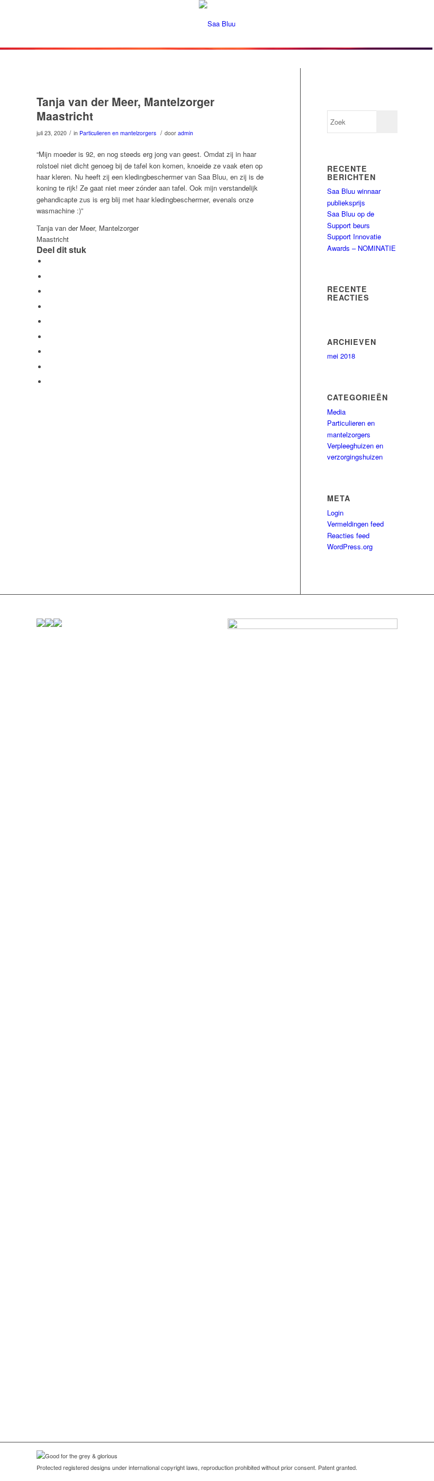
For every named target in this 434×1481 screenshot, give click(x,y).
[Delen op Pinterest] (49, 307)
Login (335, 513)
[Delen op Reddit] (49, 367)
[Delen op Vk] (49, 351)
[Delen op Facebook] (49, 261)
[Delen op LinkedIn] (49, 321)
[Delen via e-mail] (49, 382)
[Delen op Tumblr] (49, 337)
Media (336, 412)
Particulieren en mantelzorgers (117, 133)
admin (185, 133)
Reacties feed (348, 535)
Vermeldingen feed (355, 524)
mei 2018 (341, 356)
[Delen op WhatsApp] (49, 291)
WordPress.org (350, 546)
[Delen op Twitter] (49, 276)
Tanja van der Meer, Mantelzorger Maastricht (125, 108)
